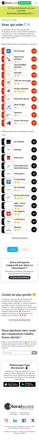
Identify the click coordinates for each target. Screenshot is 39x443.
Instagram (6, 420)
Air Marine (19, 142)
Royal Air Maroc (21, 99)
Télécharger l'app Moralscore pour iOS (11, 384)
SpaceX (18, 112)
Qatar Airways (21, 120)
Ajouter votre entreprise (19, 277)
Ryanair (18, 73)
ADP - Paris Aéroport (19, 204)
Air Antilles (19, 187)
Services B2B (25, 414)
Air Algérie (19, 211)
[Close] (35, 364)
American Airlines (19, 58)
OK (34, 353)
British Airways (22, 195)
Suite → (26, 249)
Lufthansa (19, 219)
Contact (13, 412)
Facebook (24, 420)
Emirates (18, 158)
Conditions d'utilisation (10, 431)
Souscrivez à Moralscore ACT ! (18, 13)
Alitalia (17, 150)
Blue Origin (19, 104)
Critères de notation (19, 238)
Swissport (19, 173)
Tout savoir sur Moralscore (19, 320)
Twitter (33, 420)
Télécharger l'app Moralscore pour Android (28, 384)
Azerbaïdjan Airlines (20, 66)
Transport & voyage (9, 20)
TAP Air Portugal (22, 81)
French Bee (19, 179)
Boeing (17, 227)
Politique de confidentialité (27, 431)
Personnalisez (24, 3)
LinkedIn (15, 420)
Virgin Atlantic (21, 89)
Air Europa (19, 51)
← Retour (12, 249)
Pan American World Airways (21, 166)
